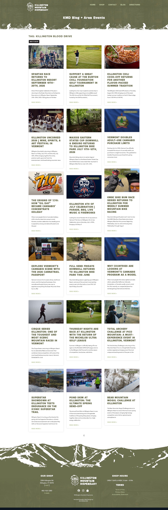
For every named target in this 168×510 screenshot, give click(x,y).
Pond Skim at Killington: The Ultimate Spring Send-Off (80, 402)
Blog (122, 4)
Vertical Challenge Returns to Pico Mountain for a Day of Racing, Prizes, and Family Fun (45, 469)
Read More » (36, 102)
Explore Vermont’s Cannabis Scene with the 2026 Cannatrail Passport (46, 270)
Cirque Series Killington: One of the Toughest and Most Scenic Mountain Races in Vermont (44, 336)
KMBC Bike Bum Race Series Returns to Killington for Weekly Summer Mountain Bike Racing (121, 205)
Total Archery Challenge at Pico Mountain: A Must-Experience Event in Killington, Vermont (121, 334)
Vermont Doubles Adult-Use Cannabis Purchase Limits (121, 140)
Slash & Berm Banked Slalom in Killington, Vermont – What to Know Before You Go (121, 469)
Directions (134, 4)
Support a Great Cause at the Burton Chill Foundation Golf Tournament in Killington (83, 79)
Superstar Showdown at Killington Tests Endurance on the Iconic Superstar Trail (44, 405)
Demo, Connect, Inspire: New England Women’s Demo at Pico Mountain (81, 469)
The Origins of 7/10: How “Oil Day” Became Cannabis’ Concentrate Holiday (45, 206)
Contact (112, 4)
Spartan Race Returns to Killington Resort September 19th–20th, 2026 (44, 79)
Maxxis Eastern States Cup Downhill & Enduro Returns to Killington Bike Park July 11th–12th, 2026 (83, 145)
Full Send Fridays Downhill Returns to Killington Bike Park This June (82, 270)
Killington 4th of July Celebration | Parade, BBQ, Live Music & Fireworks (82, 208)
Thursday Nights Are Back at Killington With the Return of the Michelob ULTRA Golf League (83, 334)
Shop (101, 4)
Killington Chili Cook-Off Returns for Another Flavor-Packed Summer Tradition (120, 79)
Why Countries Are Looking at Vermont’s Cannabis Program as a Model (121, 270)
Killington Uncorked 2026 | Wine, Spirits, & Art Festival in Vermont (46, 142)
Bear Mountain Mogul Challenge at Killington (121, 400)
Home (92, 4)
